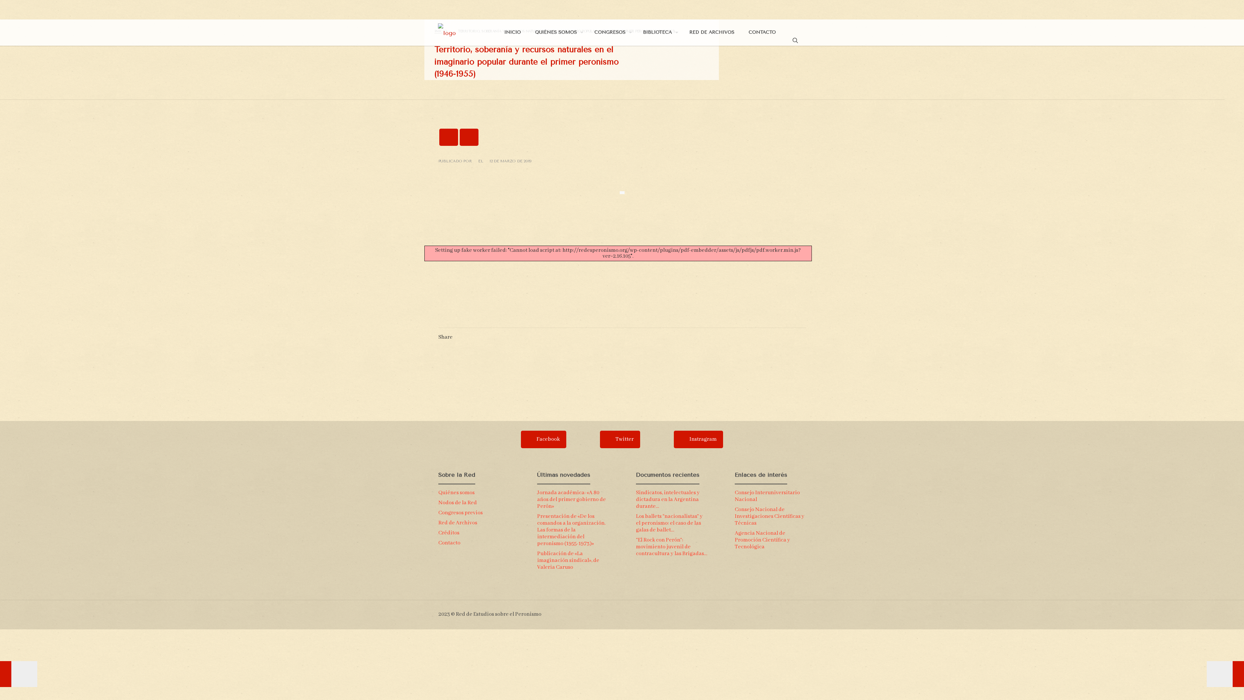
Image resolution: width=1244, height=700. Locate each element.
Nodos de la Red (457, 502)
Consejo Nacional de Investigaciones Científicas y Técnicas (769, 516)
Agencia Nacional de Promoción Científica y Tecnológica (762, 540)
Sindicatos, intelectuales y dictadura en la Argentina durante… (668, 499)
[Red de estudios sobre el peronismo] (447, 32)
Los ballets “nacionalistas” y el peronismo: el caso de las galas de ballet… (669, 523)
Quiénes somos (456, 492)
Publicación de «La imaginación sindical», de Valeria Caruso (568, 560)
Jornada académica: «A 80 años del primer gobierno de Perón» (571, 499)
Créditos (448, 533)
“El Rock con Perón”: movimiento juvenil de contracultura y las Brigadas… (671, 547)
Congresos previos (460, 512)
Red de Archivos (457, 522)
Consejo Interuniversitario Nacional (767, 496)
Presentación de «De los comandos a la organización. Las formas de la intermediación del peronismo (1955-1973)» (571, 530)
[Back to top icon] (803, 611)
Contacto (449, 543)
